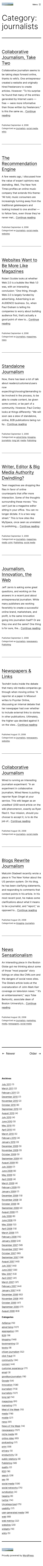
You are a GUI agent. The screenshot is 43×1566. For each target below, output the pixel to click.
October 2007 (9, 1253)
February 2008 (9, 1237)
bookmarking (8, 1343)
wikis (4, 131)
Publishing (31, 440)
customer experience (12, 1368)
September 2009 (10, 1158)
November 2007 (10, 1249)
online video (8, 1438)
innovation (7, 1385)
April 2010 (7, 1129)
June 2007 (7, 1270)
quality (5, 1467)
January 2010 (8, 1142)
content (6, 1364)
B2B (4, 1335)
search (5, 1475)
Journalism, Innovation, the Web (17, 574)
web (4, 1516)
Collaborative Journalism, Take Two (19, 57)
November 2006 (10, 1298)
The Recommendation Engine (19, 163)
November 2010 (10, 1101)
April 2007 (7, 1278)
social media (32, 128)
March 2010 (8, 1134)
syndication (7, 1492)
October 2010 (9, 1105)
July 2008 (7, 1216)
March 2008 (8, 1232)
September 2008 (10, 1208)
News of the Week (11, 1426)
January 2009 (9, 1191)
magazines (31, 336)
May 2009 (7, 1175)
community (7, 1360)
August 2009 (8, 1162)
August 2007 (8, 1261)
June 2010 (7, 1121)
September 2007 (10, 1257)
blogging (31, 437)
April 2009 (7, 1179)
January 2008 (9, 1241)
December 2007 (10, 1245)
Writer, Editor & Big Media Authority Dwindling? (21, 472)
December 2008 (10, 1195)
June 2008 (7, 1220)
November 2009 (10, 1150)
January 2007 (9, 1290)
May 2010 (7, 1125)
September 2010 (10, 1109)
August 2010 (8, 1113)
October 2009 (9, 1154)
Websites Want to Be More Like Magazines (19, 265)
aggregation (8, 1331)
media (23, 440)
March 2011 (7, 1088)
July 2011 (6, 1084)
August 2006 (8, 1311)
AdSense (6, 1323)
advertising (21, 437)
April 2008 (7, 1228)
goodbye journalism (12, 1376)
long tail (15, 440)
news (4, 340)
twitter (5, 1500)
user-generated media (13, 1512)
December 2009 (10, 1146)
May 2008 (7, 1224)
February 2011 (9, 1092)
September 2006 (10, 1307)
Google (5, 1380)
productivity (8, 1455)
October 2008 (9, 1204)
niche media (8, 1434)
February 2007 (9, 1286)
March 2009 (8, 1183)
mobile (5, 1417)
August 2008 (8, 1212)
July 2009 (7, 1167)
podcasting (7, 1442)
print (10, 542)
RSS (4, 1471)
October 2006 (9, 1302)
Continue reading (25, 217)
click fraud (7, 1356)
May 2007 (7, 1274)
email (4, 1372)
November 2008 (10, 1200)
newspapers (32, 641)
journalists (20, 128)
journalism (7, 1389)
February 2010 (9, 1138)
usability (6, 1508)
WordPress (28, 1555)
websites (6, 233)
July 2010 (6, 1117)
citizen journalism (10, 1352)
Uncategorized (9, 1504)
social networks (10, 1487)
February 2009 (9, 1187)
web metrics (8, 1520)
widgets (6, 1529)
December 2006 (10, 1294)
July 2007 (7, 1265)
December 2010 (10, 1097)
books (5, 1347)
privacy (5, 1450)
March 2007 (8, 1282)
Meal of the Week (10, 1409)
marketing (31, 1020)
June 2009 (7, 1171)
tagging (6, 1496)
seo (3, 1479)
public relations (9, 1459)
